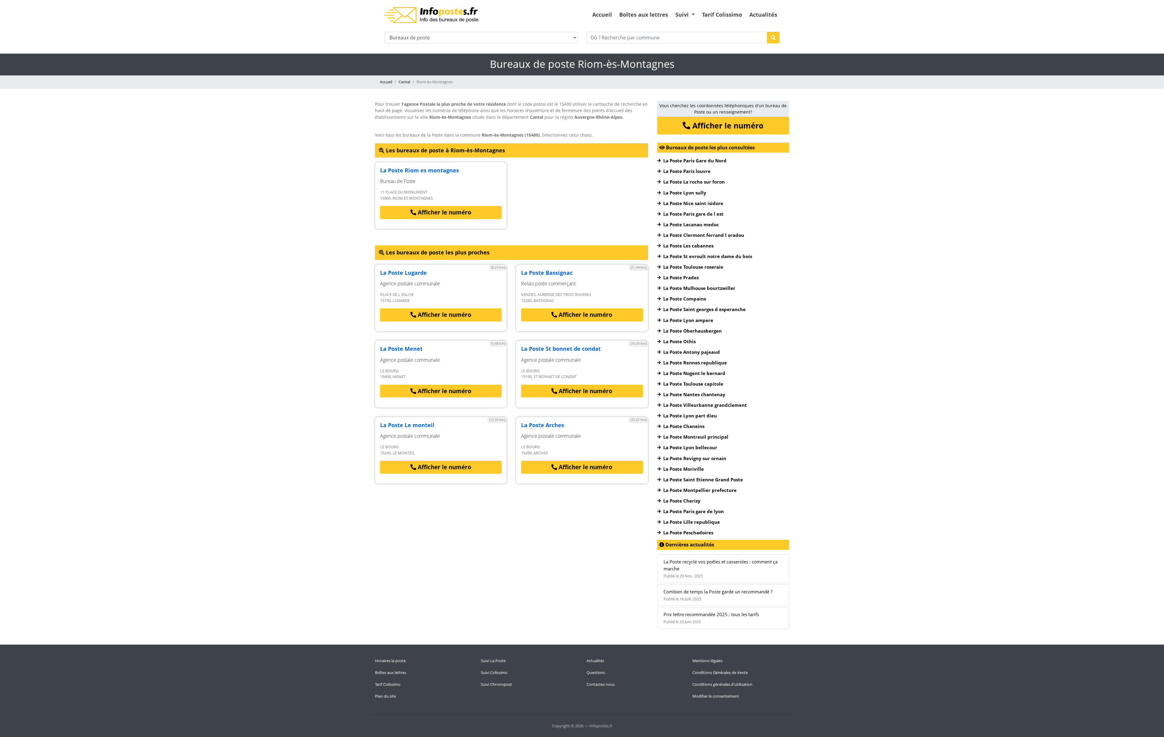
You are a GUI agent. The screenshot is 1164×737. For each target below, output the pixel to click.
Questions (596, 672)
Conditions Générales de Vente (720, 672)
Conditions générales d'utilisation (722, 684)
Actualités (763, 14)
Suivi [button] (682, 14)
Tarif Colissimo (722, 14)
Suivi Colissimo (494, 672)
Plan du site (385, 696)
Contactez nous (601, 684)
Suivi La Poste (493, 660)
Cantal (404, 82)
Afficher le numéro (443, 212)
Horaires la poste (390, 660)
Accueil (602, 14)
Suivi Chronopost (496, 684)
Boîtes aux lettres (643, 14)
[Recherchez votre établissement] (773, 37)
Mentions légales (707, 660)
